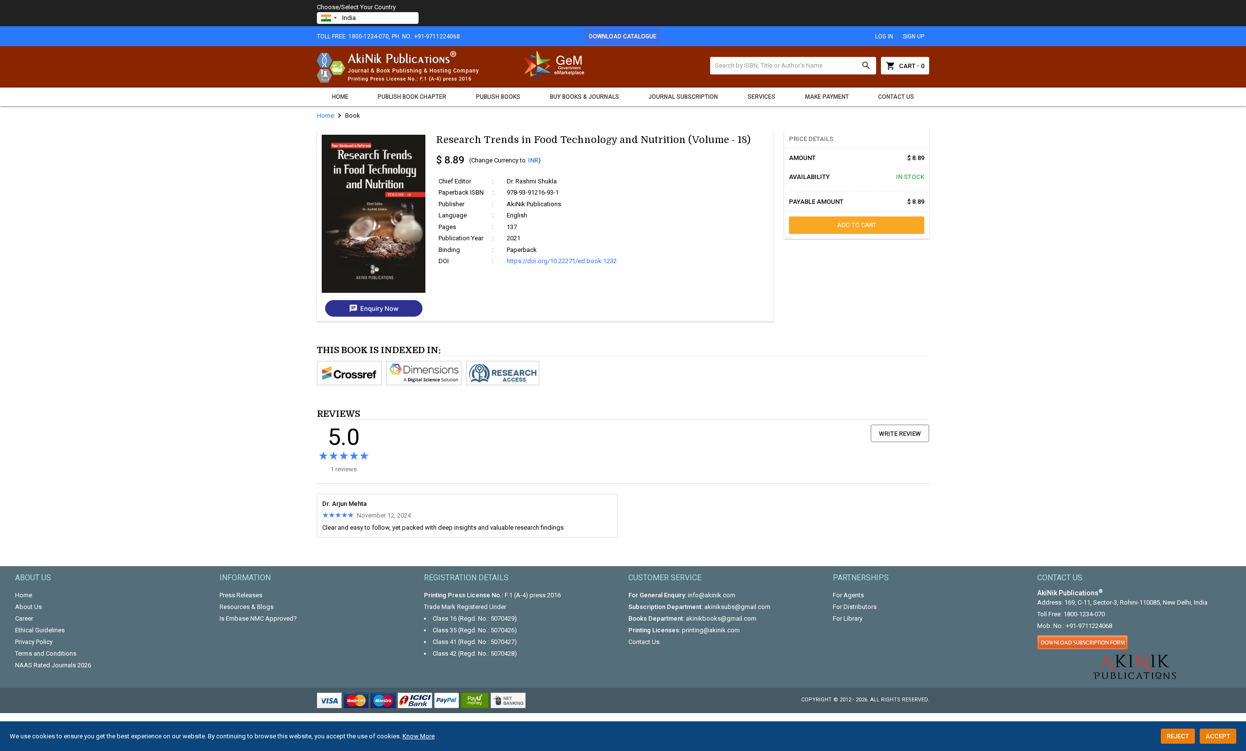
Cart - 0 (905, 66)
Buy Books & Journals (584, 96)
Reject (1178, 736)
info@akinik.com (711, 595)
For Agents (848, 595)
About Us (28, 606)
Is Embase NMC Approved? (258, 618)
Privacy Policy (34, 641)
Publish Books (498, 96)
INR (533, 160)
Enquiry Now (374, 308)
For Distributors (855, 606)
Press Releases (241, 595)
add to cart (856, 225)
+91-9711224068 (1089, 625)
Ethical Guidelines (40, 630)
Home (340, 96)
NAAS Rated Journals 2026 (53, 665)
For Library (847, 618)
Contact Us (896, 96)
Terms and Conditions (45, 653)
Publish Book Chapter (412, 96)
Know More (419, 736)
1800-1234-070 (1084, 614)
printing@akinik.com (711, 630)
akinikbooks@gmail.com (721, 618)
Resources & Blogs (247, 606)
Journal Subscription (683, 96)
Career (24, 618)
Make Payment (827, 96)
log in (884, 36)
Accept (1218, 736)
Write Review (900, 433)
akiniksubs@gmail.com (737, 606)
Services (761, 96)
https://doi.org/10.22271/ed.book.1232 (562, 261)
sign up (913, 36)
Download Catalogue (623, 36)
